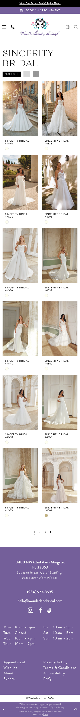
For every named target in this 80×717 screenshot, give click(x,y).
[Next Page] (50, 532)
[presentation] (20, 108)
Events (9, 678)
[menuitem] (4, 27)
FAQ (47, 678)
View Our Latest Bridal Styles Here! (40, 3)
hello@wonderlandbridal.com (40, 601)
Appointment (14, 662)
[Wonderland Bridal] (40, 27)
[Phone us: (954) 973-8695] (13, 27)
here (45, 714)
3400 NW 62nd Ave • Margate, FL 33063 (40, 564)
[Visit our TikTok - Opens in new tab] (49, 610)
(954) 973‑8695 (40, 592)
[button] (4, 27)
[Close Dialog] (3, 709)
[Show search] (76, 27)
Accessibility (54, 673)
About (8, 673)
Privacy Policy (55, 662)
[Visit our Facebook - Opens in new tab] (40, 610)
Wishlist (10, 667)
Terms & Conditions (60, 667)
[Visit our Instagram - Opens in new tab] (30, 610)
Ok (76, 709)
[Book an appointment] (68, 27)
